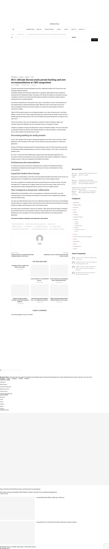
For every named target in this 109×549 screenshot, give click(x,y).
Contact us (81, 29)
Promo (75, 239)
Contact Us (3, 382)
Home (12, 34)
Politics (75, 234)
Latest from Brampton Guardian (56, 229)
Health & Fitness (49, 29)
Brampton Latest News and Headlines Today (36, 224)
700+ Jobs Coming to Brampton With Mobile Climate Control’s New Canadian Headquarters (28, 492)
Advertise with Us (4, 389)
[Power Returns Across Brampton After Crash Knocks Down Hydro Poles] (59, 271)
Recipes (77, 227)
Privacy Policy (3, 391)
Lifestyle (39, 29)
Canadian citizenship (16, 226)
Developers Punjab (80, 272)
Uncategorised (77, 246)
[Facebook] (14, 24)
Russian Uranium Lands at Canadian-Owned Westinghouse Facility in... (20, 300)
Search (74, 37)
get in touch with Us (43, 218)
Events (59, 29)
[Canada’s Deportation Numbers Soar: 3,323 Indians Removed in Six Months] (40, 290)
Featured (75, 214)
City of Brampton (28, 226)
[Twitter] (16, 24)
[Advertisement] (44, 10)
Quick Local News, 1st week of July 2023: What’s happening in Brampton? (85, 268)
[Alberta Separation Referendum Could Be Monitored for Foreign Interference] (59, 290)
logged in (20, 314)
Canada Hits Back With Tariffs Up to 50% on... (50, 497)
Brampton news (51, 224)
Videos (75, 248)
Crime (74, 209)
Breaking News (30, 29)
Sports (66, 29)
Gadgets (77, 223)
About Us (73, 29)
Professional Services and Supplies (82, 236)
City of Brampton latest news (41, 226)
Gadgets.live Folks (80, 262)
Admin (17, 85)
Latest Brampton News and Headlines (20, 229)
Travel (76, 231)
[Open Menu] (13, 29)
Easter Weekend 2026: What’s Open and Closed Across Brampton (23, 483)
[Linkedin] (23, 24)
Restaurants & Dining (80, 229)
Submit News (3, 384)
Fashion (76, 222)
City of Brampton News (55, 226)
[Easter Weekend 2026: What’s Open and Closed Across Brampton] (54, 449)
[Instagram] (18, 24)
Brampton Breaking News (17, 224)
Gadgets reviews (80, 266)
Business (75, 207)
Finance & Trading (77, 217)
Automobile (76, 202)
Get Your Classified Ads (6, 393)
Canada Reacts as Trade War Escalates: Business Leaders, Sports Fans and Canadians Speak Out (88, 182)
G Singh (77, 257)
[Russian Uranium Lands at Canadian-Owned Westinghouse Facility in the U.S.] (20, 290)
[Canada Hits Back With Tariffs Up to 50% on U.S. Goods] (74, 175)
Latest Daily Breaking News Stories (39, 229)
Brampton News (14, 548)
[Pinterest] (21, 24)
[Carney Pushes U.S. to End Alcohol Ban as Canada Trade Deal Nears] (40, 271)
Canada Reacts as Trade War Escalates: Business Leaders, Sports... (56, 522)
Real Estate (76, 241)
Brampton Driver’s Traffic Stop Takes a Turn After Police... (18, 547)
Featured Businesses (5, 386)
